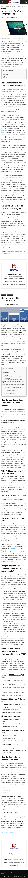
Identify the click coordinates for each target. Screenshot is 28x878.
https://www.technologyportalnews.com (14, 276)
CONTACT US (22, 876)
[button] (26, 2)
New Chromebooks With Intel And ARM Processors (12, 73)
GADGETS (7, 6)
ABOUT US (10, 876)
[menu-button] (2, 2)
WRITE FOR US (16, 876)
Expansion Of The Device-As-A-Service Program (12, 77)
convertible (4, 130)
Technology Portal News (9, 17)
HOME (5, 876)
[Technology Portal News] (2, 17)
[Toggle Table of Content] (23, 71)
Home (2, 6)
